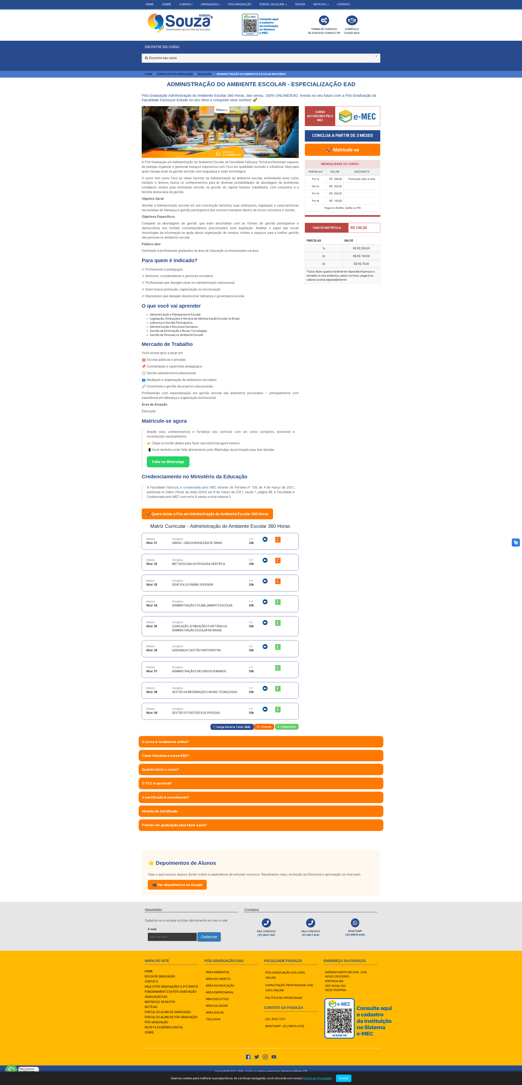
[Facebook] (248, 1056)
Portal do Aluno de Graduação (168, 1012)
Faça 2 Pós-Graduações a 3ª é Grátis (171, 986)
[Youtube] (273, 1056)
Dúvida (300, 4)
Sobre (166, 4)
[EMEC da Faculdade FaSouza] (260, 24)
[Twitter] (256, 1056)
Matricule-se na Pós (160, 1002)
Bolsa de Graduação (160, 976)
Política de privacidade (283, 997)
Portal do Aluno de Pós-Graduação (171, 1017)
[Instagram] (265, 1056)
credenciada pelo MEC (199, 487)
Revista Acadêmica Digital (164, 1027)
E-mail (161, 929)
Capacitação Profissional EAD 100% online (289, 988)
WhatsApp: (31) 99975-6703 (284, 1026)
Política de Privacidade (317, 1078)
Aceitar (343, 1078)
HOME (149, 971)
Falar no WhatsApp (168, 462)
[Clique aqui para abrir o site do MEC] (357, 115)
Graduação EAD (156, 996)
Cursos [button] (185, 4)
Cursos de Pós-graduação (174, 74)
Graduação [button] (209, 4)
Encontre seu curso (163, 58)
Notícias (151, 1007)
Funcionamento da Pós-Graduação (170, 991)
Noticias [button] (320, 4)
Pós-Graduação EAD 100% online (285, 975)
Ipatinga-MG (334, 981)
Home (150, 4)
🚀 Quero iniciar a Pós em (207, 514)
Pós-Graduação (239, 4)
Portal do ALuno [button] (272, 4)
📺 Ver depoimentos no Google (177, 885)
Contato (343, 4)
